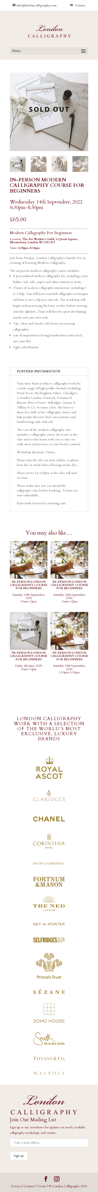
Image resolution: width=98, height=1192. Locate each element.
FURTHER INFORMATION (38, 371)
